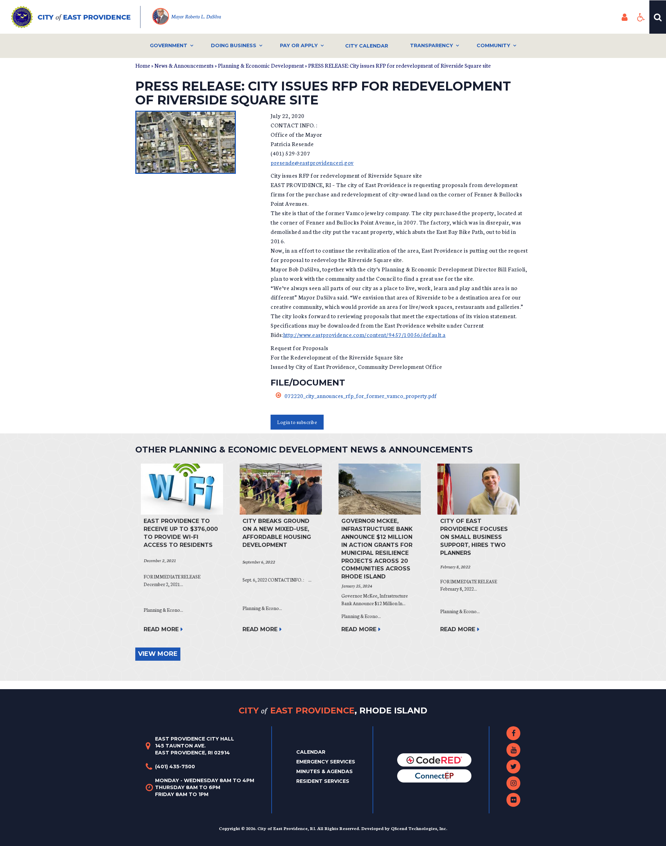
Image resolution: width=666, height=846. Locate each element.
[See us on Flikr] (513, 800)
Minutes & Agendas (324, 771)
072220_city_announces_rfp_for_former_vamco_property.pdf (360, 395)
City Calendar (366, 46)
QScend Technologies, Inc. (419, 828)
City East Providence (333, 710)
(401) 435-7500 (175, 766)
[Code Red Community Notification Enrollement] (434, 759)
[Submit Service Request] (434, 775)
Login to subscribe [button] (297, 422)
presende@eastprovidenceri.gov (312, 162)
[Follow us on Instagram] (513, 783)
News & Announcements (184, 65)
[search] (657, 17)
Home (142, 65)
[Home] (75, 17)
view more (158, 654)
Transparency (431, 45)
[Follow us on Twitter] (513, 766)
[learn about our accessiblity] (641, 17)
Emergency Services (325, 762)
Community (493, 45)
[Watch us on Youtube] (513, 750)
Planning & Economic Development (261, 65)
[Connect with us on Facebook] (513, 733)
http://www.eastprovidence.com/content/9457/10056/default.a (364, 334)
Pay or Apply (299, 45)
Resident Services (322, 781)
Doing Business (233, 45)
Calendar (310, 752)
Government (168, 45)
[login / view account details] (624, 17)
